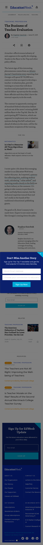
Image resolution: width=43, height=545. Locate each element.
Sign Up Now (21, 284)
